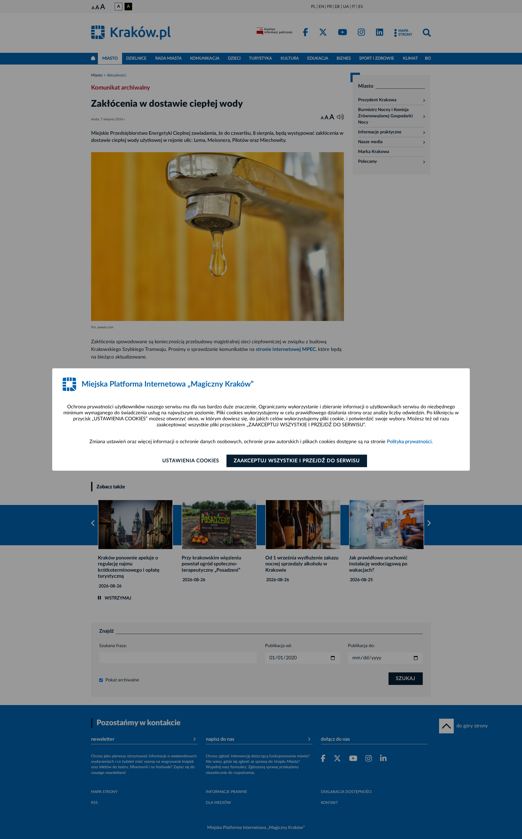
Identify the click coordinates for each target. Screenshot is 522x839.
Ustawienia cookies (190, 460)
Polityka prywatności (409, 441)
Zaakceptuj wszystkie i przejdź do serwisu (297, 460)
